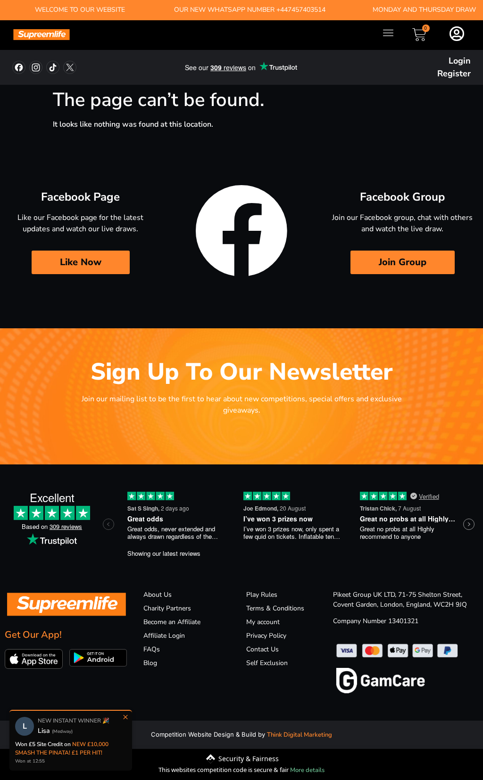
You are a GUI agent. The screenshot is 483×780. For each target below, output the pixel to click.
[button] (388, 33)
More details (307, 770)
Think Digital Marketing (299, 735)
